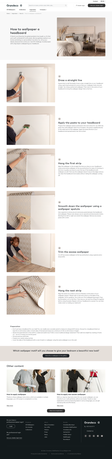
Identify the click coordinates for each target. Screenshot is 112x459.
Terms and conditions (57, 453)
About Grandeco (49, 424)
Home (8, 13)
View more (10, 405)
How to (21, 13)
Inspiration (33, 9)
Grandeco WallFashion (70, 427)
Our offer (47, 427)
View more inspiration (56, 410)
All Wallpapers (11, 9)
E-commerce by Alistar (74, 453)
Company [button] (43, 9)
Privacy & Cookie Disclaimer (39, 453)
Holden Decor (67, 434)
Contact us (90, 431)
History (46, 429)
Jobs (45, 437)
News (46, 434)
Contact (95, 1)
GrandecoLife (67, 429)
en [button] (103, 1)
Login (10, 426)
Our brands (29, 427)
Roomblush (66, 439)
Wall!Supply (66, 437)
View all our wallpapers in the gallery (56, 355)
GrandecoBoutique (69, 424)
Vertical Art (66, 432)
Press (46, 432)
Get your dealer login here (14, 437)
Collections (22, 9)
